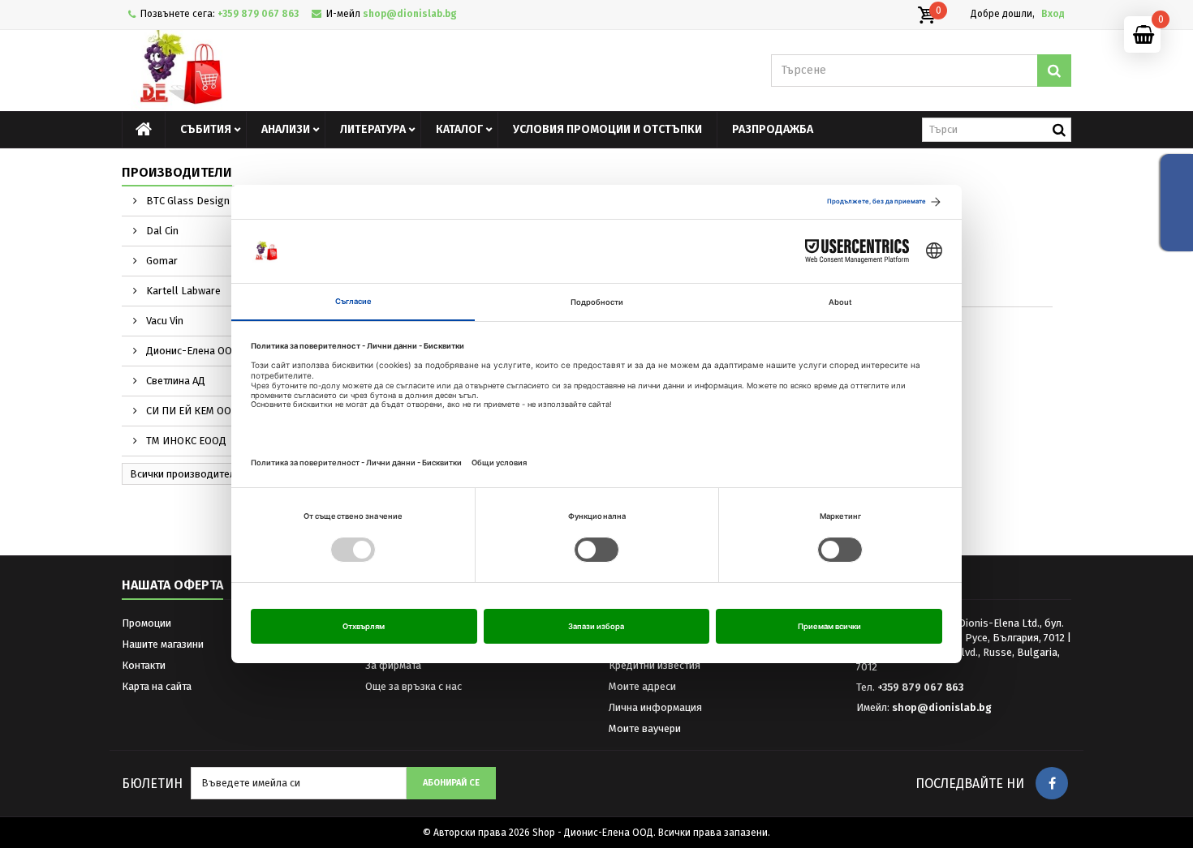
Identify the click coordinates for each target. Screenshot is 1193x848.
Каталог (459, 129)
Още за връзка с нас (413, 686)
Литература (373, 129)
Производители (177, 172)
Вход (1053, 13)
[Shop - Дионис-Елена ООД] (272, 70)
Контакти (144, 665)
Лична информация (655, 707)
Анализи (285, 129)
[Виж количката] (926, 15)
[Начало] (144, 130)
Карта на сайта (157, 686)
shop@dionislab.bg (942, 707)
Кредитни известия (654, 665)
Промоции (146, 623)
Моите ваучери (645, 728)
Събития (205, 129)
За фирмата (393, 665)
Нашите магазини (163, 644)
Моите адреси (642, 686)
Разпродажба (772, 129)
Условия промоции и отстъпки (607, 129)
